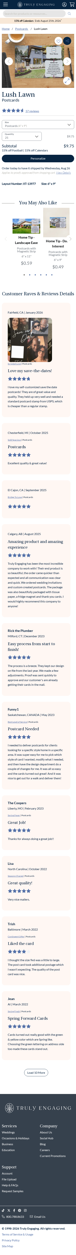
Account (7, 1173)
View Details (63, 172)
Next (67, 61)
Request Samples (12, 1191)
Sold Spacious (14, 439)
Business (7, 1144)
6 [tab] (52, 275)
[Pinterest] (21, 1210)
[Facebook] (15, 1210)
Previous (9, 61)
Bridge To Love (15, 497)
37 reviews (32, 111)
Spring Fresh (14, 1011)
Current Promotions (53, 1156)
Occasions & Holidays (15, 1138)
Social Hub (46, 1138)
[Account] (64, 4)
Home (6, 28)
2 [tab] (30, 275)
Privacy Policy (11, 1240)
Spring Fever (14, 815)
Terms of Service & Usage (17, 1234)
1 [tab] (24, 275)
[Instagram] (27, 1210)
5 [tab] (46, 275)
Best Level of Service (17, 722)
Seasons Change (15, 876)
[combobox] (38, 13)
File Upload (9, 1179)
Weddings (8, 1132)
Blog (43, 1144)
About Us (46, 1132)
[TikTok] (4, 1210)
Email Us (39, 1216)
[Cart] (72, 4)
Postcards (21, 28)
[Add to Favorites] (58, 41)
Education (8, 1150)
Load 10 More (36, 1072)
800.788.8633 (15, 1216)
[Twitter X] (10, 1210)
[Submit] (69, 13)
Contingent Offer (16, 936)
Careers (45, 1150)
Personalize (38, 158)
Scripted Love (14, 363)
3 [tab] (35, 275)
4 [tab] (41, 275)
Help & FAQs (10, 1185)
